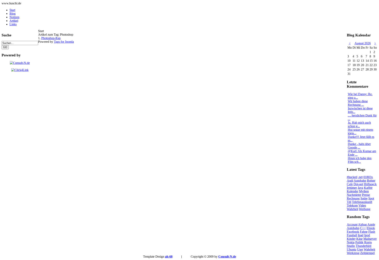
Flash (371, 231)
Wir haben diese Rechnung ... (358, 103)
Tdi (349, 202)
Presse (366, 194)
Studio (351, 246)
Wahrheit (352, 209)
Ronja (368, 242)
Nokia (351, 242)
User (360, 249)
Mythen (364, 191)
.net (360, 177)
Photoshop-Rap (51, 38)
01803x (368, 177)
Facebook (353, 231)
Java (360, 187)
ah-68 (169, 256)
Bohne (371, 180)
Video (362, 205)
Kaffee (368, 187)
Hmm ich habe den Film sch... (359, 160)
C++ (363, 228)
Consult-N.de (227, 256)
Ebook (371, 228)
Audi (350, 180)
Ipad (360, 235)
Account (352, 224)
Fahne (364, 231)
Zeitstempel (367, 253)
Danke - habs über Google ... (359, 145)
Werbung (364, 209)
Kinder (351, 238)
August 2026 (363, 43)
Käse (359, 238)
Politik (359, 242)
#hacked (352, 177)
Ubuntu (351, 249)
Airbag (362, 224)
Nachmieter (354, 194)
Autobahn (360, 180)
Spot (371, 198)
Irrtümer (352, 187)
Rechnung (353, 198)
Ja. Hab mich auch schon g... (359, 124)
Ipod (367, 235)
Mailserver (370, 238)
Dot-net (358, 184)
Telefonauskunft (362, 202)
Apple (371, 224)
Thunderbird (363, 246)
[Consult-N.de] (20, 63)
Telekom (352, 205)
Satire (364, 198)
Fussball (352, 235)
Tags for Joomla (64, 41)
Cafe (350, 184)
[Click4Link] (20, 70)
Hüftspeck (370, 184)
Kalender (352, 191)
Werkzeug (353, 253)
